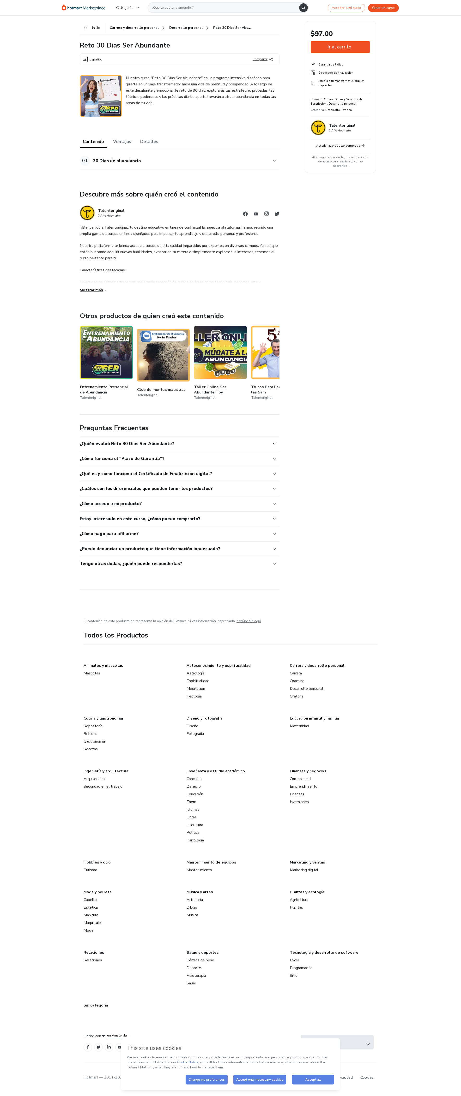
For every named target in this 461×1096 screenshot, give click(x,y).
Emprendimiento (303, 786)
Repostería (93, 726)
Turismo (90, 870)
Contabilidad (300, 778)
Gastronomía (94, 741)
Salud (191, 983)
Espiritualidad (198, 681)
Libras (192, 817)
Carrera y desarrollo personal (317, 665)
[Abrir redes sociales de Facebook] (245, 214)
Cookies (367, 1077)
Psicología (195, 840)
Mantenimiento (199, 870)
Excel (294, 960)
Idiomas (193, 809)
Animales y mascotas (103, 665)
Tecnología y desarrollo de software (324, 952)
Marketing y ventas (307, 862)
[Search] (303, 7)
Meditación (196, 688)
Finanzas (297, 794)
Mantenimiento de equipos (211, 862)
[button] (174, 161)
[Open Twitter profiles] (98, 1047)
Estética (91, 907)
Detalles (149, 141)
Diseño (192, 726)
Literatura (195, 825)
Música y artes (200, 892)
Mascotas (92, 673)
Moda (88, 930)
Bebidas (90, 733)
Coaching (297, 681)
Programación (301, 968)
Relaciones (94, 952)
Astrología (196, 673)
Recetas (91, 749)
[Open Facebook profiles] (88, 1047)
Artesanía (195, 899)
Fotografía (195, 733)
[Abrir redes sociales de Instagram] (266, 214)
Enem (191, 801)
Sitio (293, 975)
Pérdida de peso (200, 960)
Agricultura (299, 899)
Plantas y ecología (307, 892)
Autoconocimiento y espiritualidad (219, 665)
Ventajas (122, 141)
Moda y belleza (98, 892)
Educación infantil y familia (314, 718)
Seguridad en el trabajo (103, 786)
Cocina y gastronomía (103, 718)
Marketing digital (304, 870)
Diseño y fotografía (205, 718)
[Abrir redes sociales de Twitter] (277, 214)
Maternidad (299, 726)
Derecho (194, 786)
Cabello (90, 899)
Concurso (194, 778)
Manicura (91, 915)
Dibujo (192, 907)
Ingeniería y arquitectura (106, 771)
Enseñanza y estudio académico (216, 771)
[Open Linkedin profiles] (109, 1047)
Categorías (125, 7)
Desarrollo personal (306, 688)
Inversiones (299, 801)
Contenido (93, 141)
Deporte (194, 968)
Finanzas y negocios (308, 771)
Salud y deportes (203, 952)
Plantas (296, 907)
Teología (194, 696)
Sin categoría (96, 1005)
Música (192, 915)
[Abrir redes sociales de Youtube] (256, 214)
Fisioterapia (196, 975)
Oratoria (296, 696)
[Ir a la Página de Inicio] (85, 8)
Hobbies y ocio (97, 862)
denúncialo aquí (249, 621)
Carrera (296, 673)
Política (193, 832)
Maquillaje (92, 922)
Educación (195, 794)
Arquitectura (94, 778)
